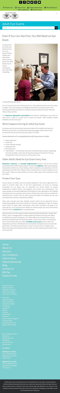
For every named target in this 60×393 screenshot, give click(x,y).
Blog (4, 265)
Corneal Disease (7, 342)
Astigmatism (6, 314)
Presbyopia (6, 306)
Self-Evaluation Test (9, 323)
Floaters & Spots (7, 338)
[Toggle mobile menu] (57, 13)
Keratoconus (6, 344)
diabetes (40, 166)
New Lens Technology (9, 294)
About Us (7, 247)
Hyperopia (5, 308)
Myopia (4, 310)
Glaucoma (5, 336)
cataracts (13, 164)
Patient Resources (11, 261)
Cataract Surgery (7, 300)
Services (6, 251)
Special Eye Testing (8, 292)
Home (5, 244)
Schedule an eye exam (33, 222)
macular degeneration (28, 164)
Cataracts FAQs (7, 321)
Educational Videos (8, 304)
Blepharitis (6, 340)
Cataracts (5, 316)
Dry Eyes (5, 312)
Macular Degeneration (9, 334)
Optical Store (9, 258)
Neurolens (5, 297)
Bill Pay (6, 272)
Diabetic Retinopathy (9, 325)
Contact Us (8, 268)
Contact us (17, 209)
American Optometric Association (17, 115)
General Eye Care (7, 285)
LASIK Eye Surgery (8, 302)
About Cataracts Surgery (10, 318)
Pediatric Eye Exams (8, 290)
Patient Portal (9, 275)
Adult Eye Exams (7, 288)
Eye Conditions (10, 254)
